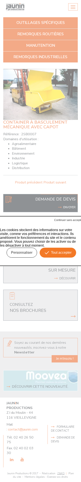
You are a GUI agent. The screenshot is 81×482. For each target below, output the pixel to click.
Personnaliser (21, 252)
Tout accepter (61, 252)
